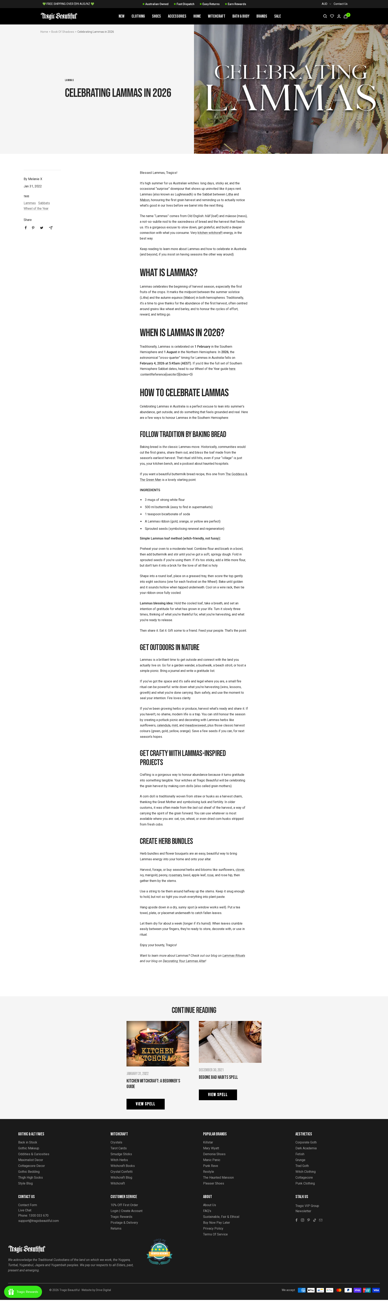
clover (240, 870)
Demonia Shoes (214, 1154)
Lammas (69, 80)
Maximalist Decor (30, 1160)
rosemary (175, 875)
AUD (324, 3)
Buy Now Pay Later (216, 1223)
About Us (209, 1205)
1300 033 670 (38, 1215)
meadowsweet (195, 725)
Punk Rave (210, 1166)
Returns (116, 1228)
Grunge (300, 1160)
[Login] (339, 16)
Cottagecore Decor (31, 1166)
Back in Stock (27, 1142)
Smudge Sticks (121, 1154)
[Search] (325, 16)
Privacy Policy (213, 1228)
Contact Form (27, 1205)
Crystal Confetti (122, 1172)
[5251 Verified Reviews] (156, 1241)
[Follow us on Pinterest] (309, 1220)
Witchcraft (216, 16)
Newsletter (303, 1211)
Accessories (177, 16)
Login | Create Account (126, 1211)
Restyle (208, 1172)
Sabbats (44, 203)
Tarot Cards (119, 1148)
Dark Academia (306, 1148)
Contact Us (341, 3)
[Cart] (346, 16)
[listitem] (26, 227)
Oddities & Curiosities (33, 1154)
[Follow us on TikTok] (315, 1220)
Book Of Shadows (62, 31)
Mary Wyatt (211, 1148)
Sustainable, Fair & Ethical (221, 1217)
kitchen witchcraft (210, 233)
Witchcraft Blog (121, 1177)
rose (210, 875)
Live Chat (24, 1210)
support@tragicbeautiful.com (38, 1221)
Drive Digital (103, 1290)
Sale (277, 16)
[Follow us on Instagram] (302, 1220)
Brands (261, 16)
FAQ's (207, 1211)
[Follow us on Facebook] (296, 1220)
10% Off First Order (124, 1205)
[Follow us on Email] (321, 1220)
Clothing (138, 16)
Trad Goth (302, 1166)
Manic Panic (211, 1160)
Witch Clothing (305, 1172)
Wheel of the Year (36, 208)
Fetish (299, 1154)
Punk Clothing (305, 1183)
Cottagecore (304, 1177)
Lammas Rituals (233, 956)
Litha (229, 194)
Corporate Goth (306, 1142)
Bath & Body (240, 16)
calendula (163, 725)
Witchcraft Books (123, 1166)
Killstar (208, 1142)
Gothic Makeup (28, 1148)
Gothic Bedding (29, 1172)
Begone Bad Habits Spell (218, 1077)
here (232, 369)
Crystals (116, 1142)
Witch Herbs (119, 1160)
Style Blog (25, 1183)
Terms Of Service (215, 1234)
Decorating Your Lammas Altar (184, 961)
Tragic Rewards (121, 1217)
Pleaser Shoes (213, 1183)
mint (175, 725)
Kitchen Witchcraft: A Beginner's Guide (153, 1083)
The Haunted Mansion (218, 1177)
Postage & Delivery (124, 1223)
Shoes (156, 16)
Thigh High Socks (30, 1177)
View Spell (145, 1103)
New (121, 16)
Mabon (145, 200)
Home (197, 16)
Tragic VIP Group (307, 1206)
